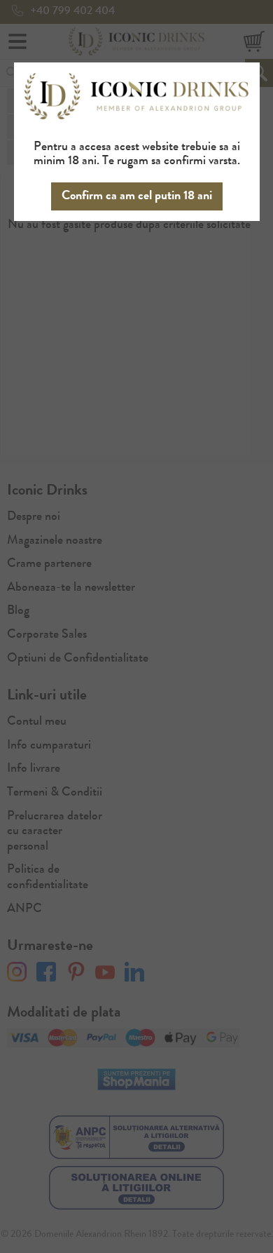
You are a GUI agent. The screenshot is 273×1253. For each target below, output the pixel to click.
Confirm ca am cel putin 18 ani (137, 196)
